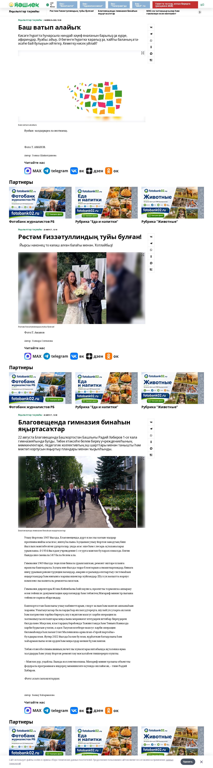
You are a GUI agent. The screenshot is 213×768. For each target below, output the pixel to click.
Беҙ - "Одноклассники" (93, 4)
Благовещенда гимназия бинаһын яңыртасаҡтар (117, 12)
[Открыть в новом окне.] (32, 170)
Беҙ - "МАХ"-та (140, 4)
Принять (188, 761)
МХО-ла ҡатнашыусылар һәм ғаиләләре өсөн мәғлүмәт (162, 12)
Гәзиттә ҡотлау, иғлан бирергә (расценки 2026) (172, 4)
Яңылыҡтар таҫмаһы (24, 11)
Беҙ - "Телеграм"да (119, 4)
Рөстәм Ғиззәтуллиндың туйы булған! (72, 11)
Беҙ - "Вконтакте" (67, 4)
